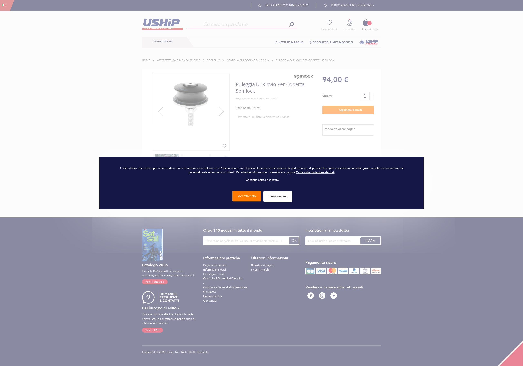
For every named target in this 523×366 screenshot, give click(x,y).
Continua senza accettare (262, 179)
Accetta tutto (247, 196)
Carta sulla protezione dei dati (315, 172)
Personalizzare (277, 196)
